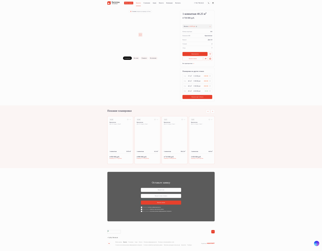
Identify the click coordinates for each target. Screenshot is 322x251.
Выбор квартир (118, 242)
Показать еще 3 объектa (197, 97)
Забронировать (195, 54)
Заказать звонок (193, 58)
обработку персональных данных (157, 209)
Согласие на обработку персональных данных (153, 245)
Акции (136, 242)
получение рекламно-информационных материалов (160, 211)
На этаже (136, 58)
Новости (140, 242)
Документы (183, 245)
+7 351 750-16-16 (199, 3)
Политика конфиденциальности (150, 242)
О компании (130, 242)
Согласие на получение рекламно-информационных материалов (128, 245)
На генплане (153, 58)
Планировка (127, 58)
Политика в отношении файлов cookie (166, 242)
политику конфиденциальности (154, 207)
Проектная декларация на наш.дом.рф (172, 245)
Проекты (125, 242)
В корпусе (144, 58)
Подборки (189, 245)
